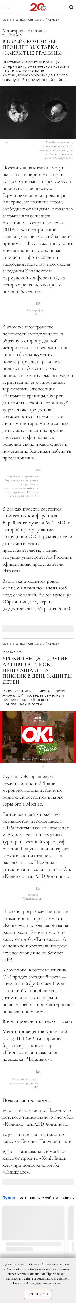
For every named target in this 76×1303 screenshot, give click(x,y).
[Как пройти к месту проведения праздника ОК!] (38, 1072)
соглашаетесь (46, 1278)
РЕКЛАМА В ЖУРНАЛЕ (55, 1210)
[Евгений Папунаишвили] (38, 888)
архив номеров (48, 1247)
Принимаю (38, 1294)
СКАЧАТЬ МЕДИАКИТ (54, 1198)
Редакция (47, 1216)
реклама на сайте (54, 1204)
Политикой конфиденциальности (35, 1283)
